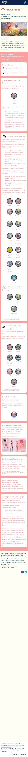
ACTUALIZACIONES (13, 10)
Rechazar (14, 754)
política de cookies (6, 747)
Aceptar (23, 754)
